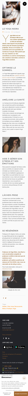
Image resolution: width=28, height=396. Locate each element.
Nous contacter (6, 334)
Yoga (14, 308)
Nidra (4, 308)
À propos (5, 356)
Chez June (10, 306)
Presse (4, 358)
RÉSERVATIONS (7, 269)
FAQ (3, 352)
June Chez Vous (19, 372)
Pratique (9, 308)
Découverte (18, 306)
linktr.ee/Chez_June (9, 370)
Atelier (4, 306)
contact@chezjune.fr (8, 330)
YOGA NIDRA (12, 262)
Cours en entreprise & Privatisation (12, 354)
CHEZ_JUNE (7, 366)
